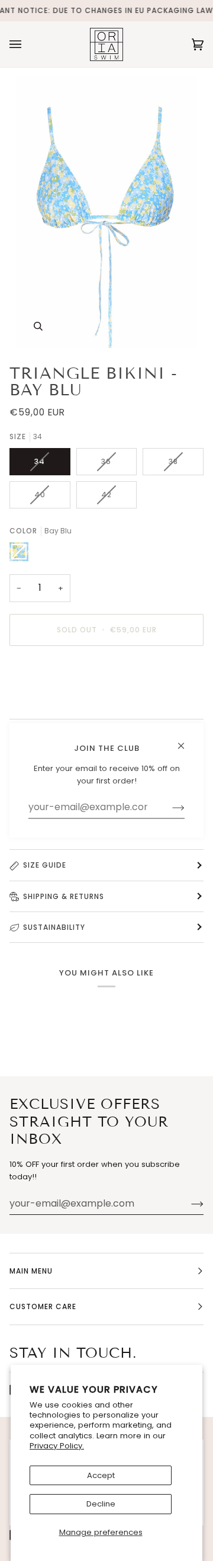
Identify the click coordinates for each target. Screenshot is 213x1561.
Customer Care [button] (42, 1306)
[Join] (188, 1203)
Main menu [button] (31, 1271)
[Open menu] (27, 44)
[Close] (186, 740)
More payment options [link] (53, 700)
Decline (100, 1503)
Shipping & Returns (63, 896)
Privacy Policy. (57, 1445)
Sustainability (54, 927)
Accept (101, 1475)
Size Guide (44, 865)
